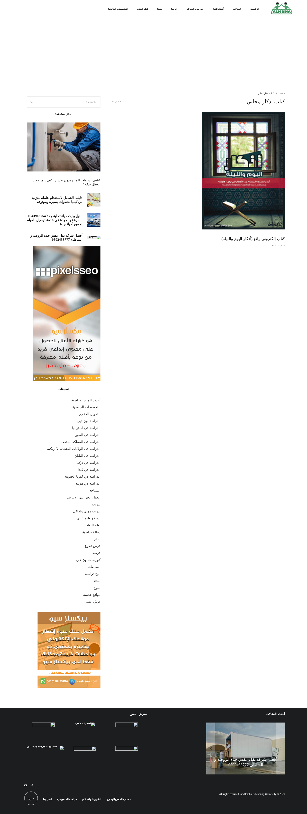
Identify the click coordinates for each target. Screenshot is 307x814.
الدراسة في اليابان (87, 456)
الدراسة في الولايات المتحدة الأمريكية (73, 449)
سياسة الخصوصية (67, 799)
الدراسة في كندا (89, 469)
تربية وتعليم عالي (88, 518)
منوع (97, 587)
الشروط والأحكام (91, 799)
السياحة (94, 490)
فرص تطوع (92, 546)
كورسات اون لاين (194, 8)
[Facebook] (32, 785)
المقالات (237, 8)
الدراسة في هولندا (87, 483)
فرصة (174, 8)
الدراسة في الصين (87, 435)
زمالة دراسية (91, 532)
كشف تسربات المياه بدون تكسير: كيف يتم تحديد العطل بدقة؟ (66, 182)
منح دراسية (92, 574)
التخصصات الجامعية (118, 8)
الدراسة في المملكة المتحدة (80, 442)
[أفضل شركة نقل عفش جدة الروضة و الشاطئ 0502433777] (245, 748)
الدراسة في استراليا (86, 428)
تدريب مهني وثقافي (86, 511)
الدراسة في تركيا (88, 463)
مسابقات (94, 567)
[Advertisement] (153, 58)
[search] (32, 102)
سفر (97, 539)
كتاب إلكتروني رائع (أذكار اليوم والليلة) (253, 238)
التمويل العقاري (89, 414)
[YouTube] (25, 785)
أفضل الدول (218, 8)
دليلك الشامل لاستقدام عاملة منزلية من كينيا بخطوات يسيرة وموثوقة (56, 200)
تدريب (96, 504)
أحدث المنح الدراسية (85, 400)
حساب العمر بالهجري (119, 799)
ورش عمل (93, 601)
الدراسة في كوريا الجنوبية (82, 476)
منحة (159, 8)
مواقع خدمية (91, 594)
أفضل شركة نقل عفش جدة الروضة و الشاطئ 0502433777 (56, 237)
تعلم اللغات (142, 8)
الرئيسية (254, 8)
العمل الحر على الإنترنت (83, 497)
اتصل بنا (47, 799)
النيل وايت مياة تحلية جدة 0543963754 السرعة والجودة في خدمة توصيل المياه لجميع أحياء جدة (54, 220)
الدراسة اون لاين (88, 421)
